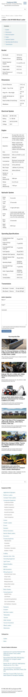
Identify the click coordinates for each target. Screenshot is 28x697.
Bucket (7, 29)
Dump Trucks (7, 576)
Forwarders (6, 543)
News (5, 641)
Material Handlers (8, 564)
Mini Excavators (8, 569)
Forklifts (6, 553)
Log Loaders (7, 545)
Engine (7, 37)
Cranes (5, 520)
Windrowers (7, 628)
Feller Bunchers (7, 540)
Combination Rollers (9, 502)
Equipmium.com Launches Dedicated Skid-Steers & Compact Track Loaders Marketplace (13, 467)
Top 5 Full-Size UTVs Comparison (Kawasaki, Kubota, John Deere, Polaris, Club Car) (13, 421)
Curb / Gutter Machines (9, 601)
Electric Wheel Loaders (9, 533)
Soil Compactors (8, 514)
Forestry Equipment (8, 538)
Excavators (6, 536)
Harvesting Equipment (9, 559)
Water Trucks (7, 586)
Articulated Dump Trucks (10, 574)
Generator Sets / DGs (9, 556)
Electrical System (9, 34)
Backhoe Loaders (8, 495)
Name (3, 299)
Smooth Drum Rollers (9, 512)
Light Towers (7, 561)
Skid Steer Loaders (8, 612)
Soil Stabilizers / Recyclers (10, 604)
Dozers (5, 525)
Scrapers (6, 609)
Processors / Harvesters (9, 548)
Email (3, 305)
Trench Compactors (8, 517)
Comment (4, 310)
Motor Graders (7, 589)
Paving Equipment (8, 592)
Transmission (8, 44)
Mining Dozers (7, 579)
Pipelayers (6, 607)
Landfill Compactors (9, 504)
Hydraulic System (9, 39)
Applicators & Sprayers (9, 492)
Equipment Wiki (12, 2)
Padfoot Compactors (9, 507)
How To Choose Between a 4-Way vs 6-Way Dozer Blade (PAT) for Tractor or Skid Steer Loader (14, 352)
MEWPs (5, 566)
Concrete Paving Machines (10, 599)
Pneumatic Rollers (8, 509)
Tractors (6, 617)
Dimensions (8, 32)
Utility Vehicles (7, 620)
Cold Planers (7, 596)
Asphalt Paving (7, 594)
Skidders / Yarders (8, 550)
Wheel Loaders (7, 625)
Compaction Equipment (9, 500)
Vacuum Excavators (9, 623)
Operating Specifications (11, 42)
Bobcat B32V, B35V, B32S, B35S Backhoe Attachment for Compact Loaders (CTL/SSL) (13, 398)
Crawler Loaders (8, 523)
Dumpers (6, 528)
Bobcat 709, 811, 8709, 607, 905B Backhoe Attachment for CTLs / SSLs (13, 375)
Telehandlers (7, 615)
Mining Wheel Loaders (9, 584)
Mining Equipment (8, 572)
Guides (5, 638)
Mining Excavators (8, 581)
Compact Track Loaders (10, 497)
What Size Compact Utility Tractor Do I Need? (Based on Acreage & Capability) (13, 444)
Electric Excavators (8, 530)
